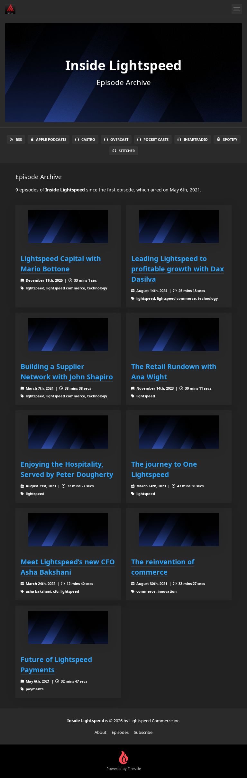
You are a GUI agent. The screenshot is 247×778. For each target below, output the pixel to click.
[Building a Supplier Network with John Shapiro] (68, 334)
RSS (19, 139)
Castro (88, 139)
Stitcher (127, 150)
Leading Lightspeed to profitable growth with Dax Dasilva (177, 269)
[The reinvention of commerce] (179, 529)
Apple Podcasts (51, 139)
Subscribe (143, 732)
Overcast (119, 139)
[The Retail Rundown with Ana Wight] (179, 334)
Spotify (230, 139)
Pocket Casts (156, 139)
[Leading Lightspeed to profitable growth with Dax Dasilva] (179, 226)
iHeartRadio (196, 139)
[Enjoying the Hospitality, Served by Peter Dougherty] (68, 432)
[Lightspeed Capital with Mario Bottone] (68, 226)
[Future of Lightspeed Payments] (68, 627)
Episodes (120, 732)
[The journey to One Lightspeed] (179, 432)
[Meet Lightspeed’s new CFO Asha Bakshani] (68, 529)
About (100, 732)
